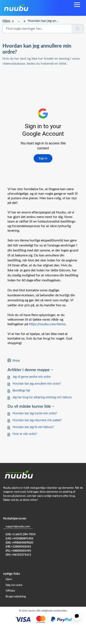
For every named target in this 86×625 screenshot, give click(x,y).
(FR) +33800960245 (18, 546)
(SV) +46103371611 (18, 555)
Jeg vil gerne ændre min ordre (32, 376)
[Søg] (77, 28)
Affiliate (10, 590)
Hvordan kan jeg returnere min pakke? (37, 420)
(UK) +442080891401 (20, 538)
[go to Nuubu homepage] (16, 8)
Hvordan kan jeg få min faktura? (33, 427)
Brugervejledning (16, 596)
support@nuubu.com (18, 526)
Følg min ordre (14, 585)
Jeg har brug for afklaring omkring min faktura (42, 397)
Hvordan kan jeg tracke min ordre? (35, 413)
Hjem (6, 20)
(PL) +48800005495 (18, 551)
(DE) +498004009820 (19, 542)
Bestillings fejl (21, 390)
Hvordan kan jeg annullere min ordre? (37, 383)
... (19, 20)
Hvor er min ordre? (25, 434)
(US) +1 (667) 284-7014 (20, 534)
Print (16, 360)
